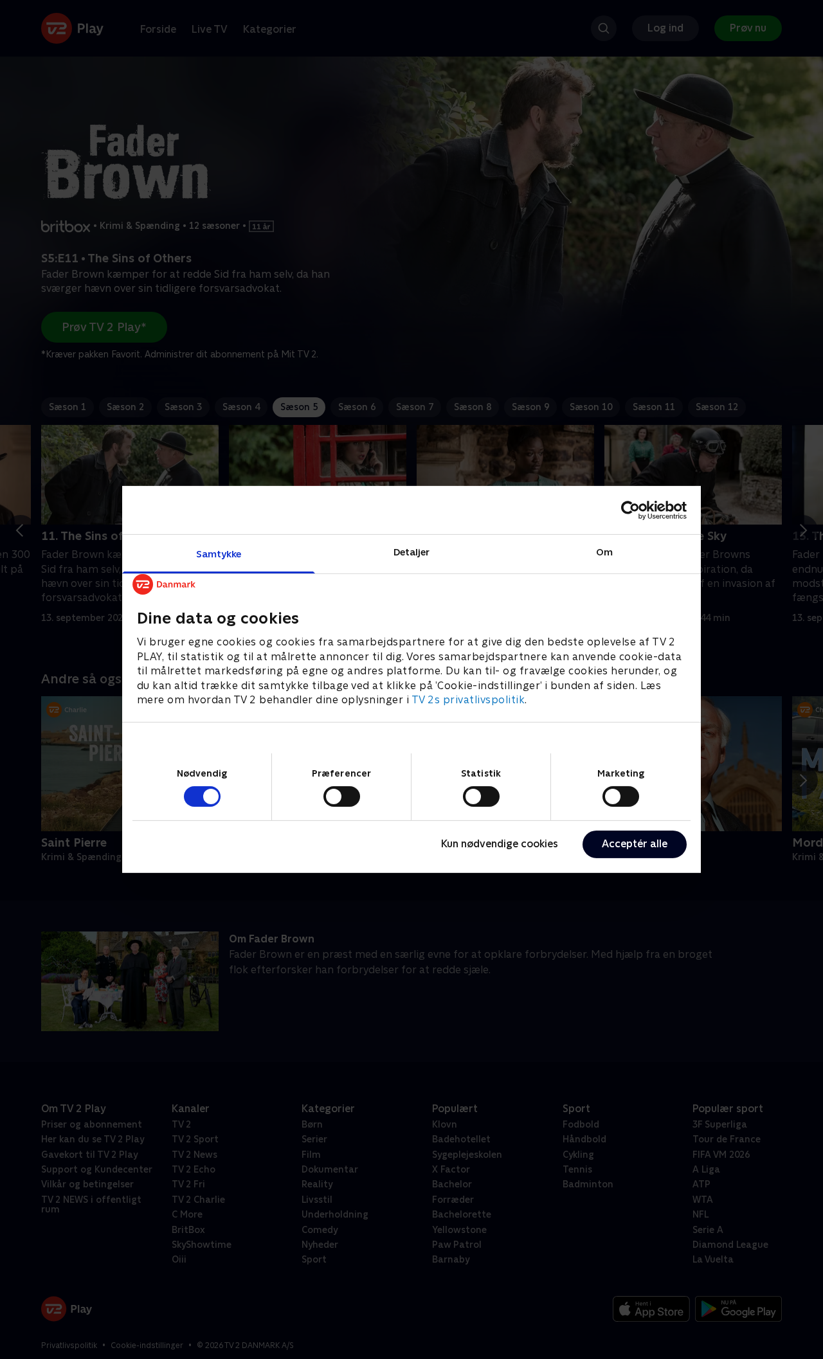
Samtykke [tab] (219, 553)
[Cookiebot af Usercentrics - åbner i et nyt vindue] (630, 509)
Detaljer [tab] (411, 551)
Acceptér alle (634, 844)
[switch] (341, 796)
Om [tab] (604, 551)
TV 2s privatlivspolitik (468, 700)
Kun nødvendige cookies (499, 844)
